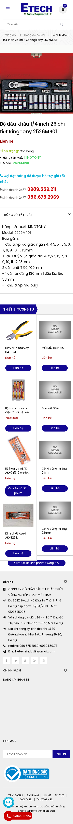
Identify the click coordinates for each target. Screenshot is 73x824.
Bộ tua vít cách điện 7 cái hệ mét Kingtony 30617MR (17, 410)
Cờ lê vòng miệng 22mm (54, 531)
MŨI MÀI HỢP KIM (53, 348)
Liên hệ (47, 795)
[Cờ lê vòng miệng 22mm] (55, 510)
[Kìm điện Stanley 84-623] (18, 330)
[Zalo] (8, 802)
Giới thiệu (26, 799)
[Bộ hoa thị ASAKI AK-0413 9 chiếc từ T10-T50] (18, 450)
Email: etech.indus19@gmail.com (31, 651)
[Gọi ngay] (8, 816)
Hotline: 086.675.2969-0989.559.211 (32, 646)
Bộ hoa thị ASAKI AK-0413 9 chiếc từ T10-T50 (16, 471)
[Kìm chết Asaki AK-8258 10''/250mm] (18, 515)
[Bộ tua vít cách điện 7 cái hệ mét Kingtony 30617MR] (18, 390)
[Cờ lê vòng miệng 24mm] (55, 450)
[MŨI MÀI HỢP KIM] (55, 330)
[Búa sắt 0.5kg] (55, 390)
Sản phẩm (33, 795)
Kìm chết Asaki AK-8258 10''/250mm (15, 535)
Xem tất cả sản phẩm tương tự (36, 563)
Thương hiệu (44, 799)
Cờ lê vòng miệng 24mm (54, 471)
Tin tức (60, 795)
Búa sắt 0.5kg (51, 408)
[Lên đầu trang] (55, 804)
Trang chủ (15, 795)
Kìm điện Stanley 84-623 (17, 350)
